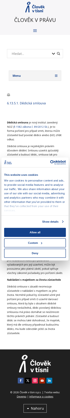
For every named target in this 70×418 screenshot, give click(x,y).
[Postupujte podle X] (28, 380)
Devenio (21, 396)
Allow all (35, 232)
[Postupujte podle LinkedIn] (49, 380)
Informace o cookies (41, 396)
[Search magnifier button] (58, 53)
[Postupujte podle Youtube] (42, 380)
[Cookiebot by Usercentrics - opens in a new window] (50, 162)
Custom (33, 242)
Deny (35, 253)
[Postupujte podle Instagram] (35, 380)
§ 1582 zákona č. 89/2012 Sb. (31, 126)
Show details (50, 221)
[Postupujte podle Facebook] (21, 380)
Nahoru (37, 408)
